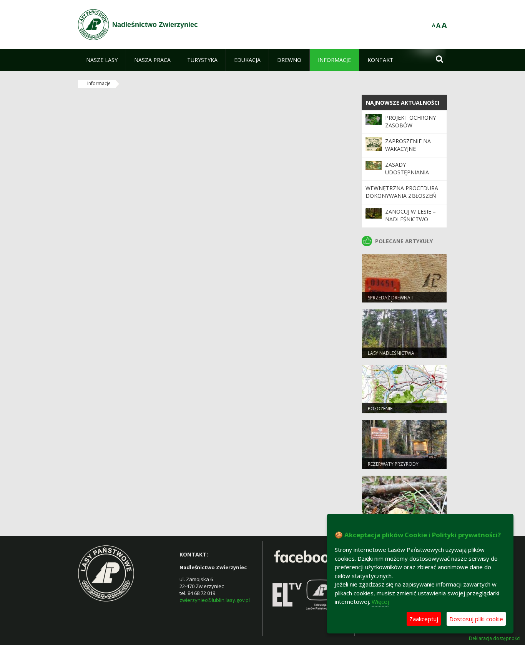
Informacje (99, 83)
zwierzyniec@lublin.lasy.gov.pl (214, 600)
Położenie (380, 408)
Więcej (380, 601)
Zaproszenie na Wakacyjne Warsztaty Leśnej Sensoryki (411, 152)
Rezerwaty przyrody (393, 464)
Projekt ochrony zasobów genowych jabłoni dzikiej (412, 129)
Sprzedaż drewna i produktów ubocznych (398, 300)
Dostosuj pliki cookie (476, 619)
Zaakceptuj (423, 619)
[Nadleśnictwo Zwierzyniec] (93, 24)
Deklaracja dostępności (494, 638)
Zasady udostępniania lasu (407, 172)
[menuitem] (102, 60)
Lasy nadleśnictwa (391, 353)
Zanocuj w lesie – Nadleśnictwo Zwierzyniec (410, 219)
